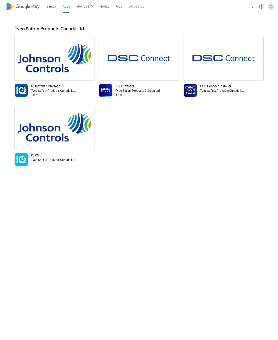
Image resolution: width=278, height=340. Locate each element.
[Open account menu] (271, 6)
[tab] (51, 6)
